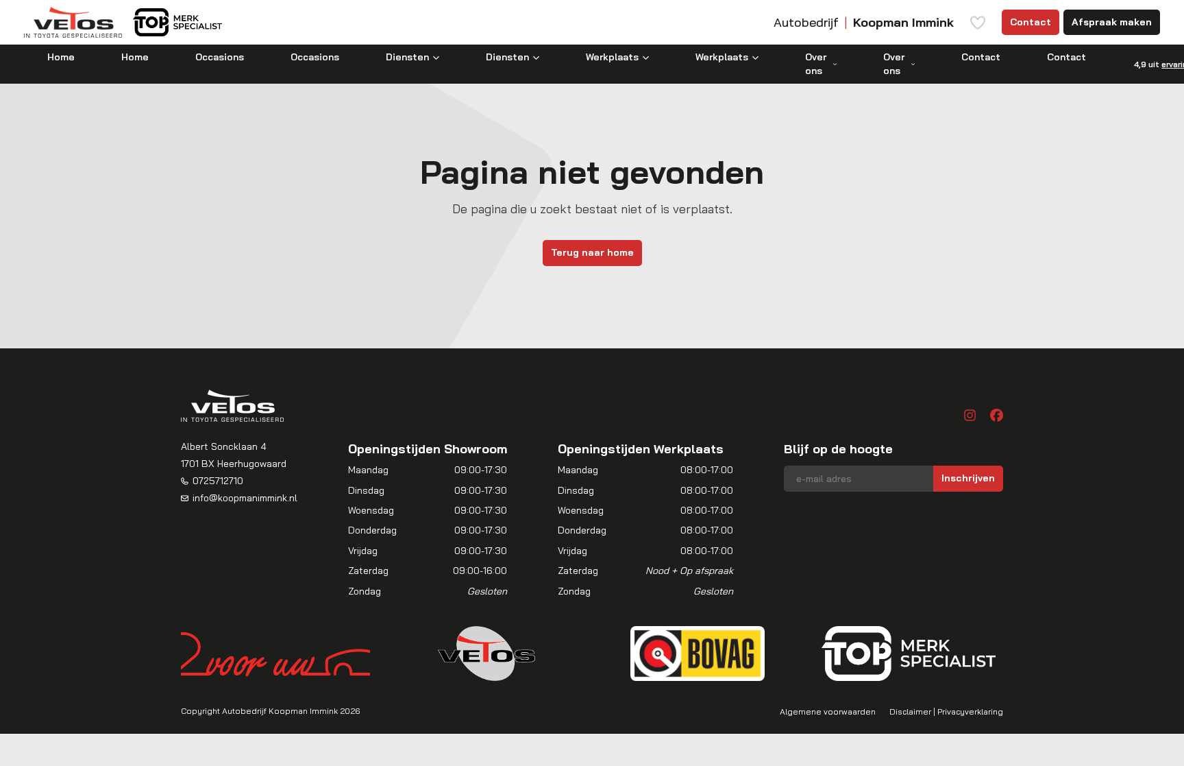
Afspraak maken (1112, 22)
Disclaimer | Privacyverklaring (946, 711)
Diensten (407, 57)
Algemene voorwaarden (828, 711)
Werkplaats (612, 57)
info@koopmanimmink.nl (245, 498)
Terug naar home (592, 252)
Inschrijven (968, 478)
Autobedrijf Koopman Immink (280, 711)
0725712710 (218, 481)
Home (61, 57)
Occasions (219, 57)
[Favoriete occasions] (977, 23)
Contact (1030, 22)
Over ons (815, 64)
